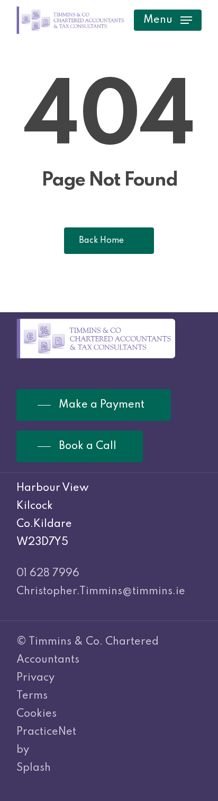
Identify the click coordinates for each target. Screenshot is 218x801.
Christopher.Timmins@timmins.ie (100, 591)
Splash (33, 768)
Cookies (36, 714)
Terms (32, 696)
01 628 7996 (47, 573)
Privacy (35, 678)
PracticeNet (46, 732)
